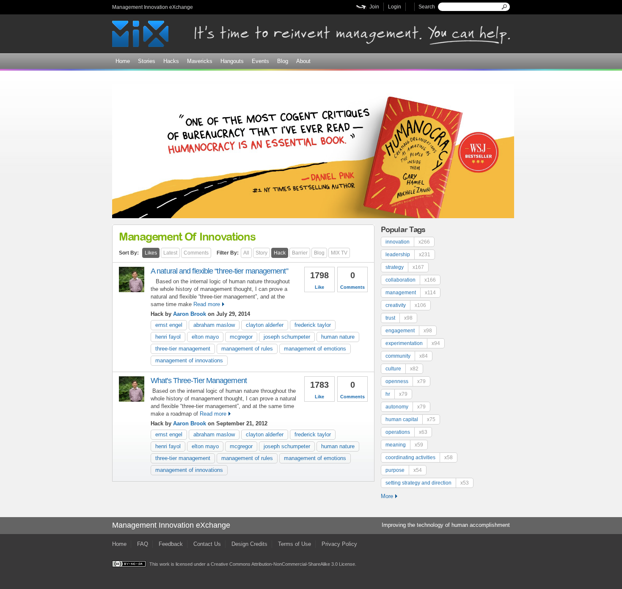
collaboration (410, 280)
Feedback (171, 544)
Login (394, 7)
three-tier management (182, 348)
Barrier (300, 253)
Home (123, 61)
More (387, 496)
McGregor (241, 337)
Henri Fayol (168, 337)
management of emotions (315, 348)
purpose (403, 470)
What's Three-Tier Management (199, 380)
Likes (151, 253)
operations (406, 432)
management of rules (247, 348)
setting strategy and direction (427, 483)
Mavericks (199, 61)
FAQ (142, 544)
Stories (146, 61)
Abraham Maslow (214, 325)
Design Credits (249, 544)
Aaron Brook (189, 314)
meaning (404, 445)
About (303, 61)
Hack (280, 253)
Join (374, 7)
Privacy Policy (339, 544)
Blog (282, 61)
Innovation (407, 242)
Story (261, 253)
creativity (405, 305)
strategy (404, 267)
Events (260, 61)
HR (396, 394)
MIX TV (339, 253)
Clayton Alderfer (264, 325)
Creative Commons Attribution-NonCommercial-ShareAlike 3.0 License (283, 564)
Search (426, 7)
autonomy (405, 407)
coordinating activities (419, 457)
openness (405, 381)
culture (401, 369)
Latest (170, 253)
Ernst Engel (168, 325)
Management (410, 293)
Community (406, 356)
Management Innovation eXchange (152, 7)
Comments (196, 253)
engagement (408, 331)
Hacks (171, 61)
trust (399, 318)
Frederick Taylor (312, 325)
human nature (338, 337)
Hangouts (232, 61)
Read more (206, 304)
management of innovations (189, 360)
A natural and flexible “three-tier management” (219, 271)
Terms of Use (294, 544)
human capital (410, 419)
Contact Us (207, 544)
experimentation (412, 343)
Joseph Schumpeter (287, 337)
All (246, 253)
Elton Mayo (205, 337)
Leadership (407, 255)
